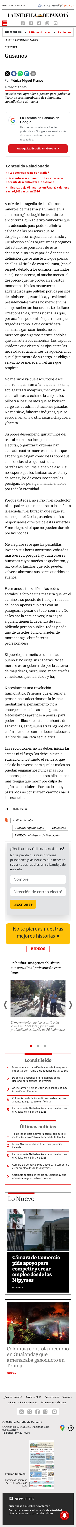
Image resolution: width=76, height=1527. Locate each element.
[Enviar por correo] (33, 73)
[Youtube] (55, 23)
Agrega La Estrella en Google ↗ (38, 148)
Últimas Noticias (39, 32)
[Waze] (70, 1428)
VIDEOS (38, 949)
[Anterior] (6, 1005)
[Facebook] (39, 23)
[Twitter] (7, 73)
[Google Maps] (62, 1428)
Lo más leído (38, 1060)
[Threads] (23, 23)
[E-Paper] (66, 5)
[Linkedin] (26, 73)
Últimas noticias (38, 1126)
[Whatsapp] (20, 73)
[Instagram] (48, 23)
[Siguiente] (70, 1005)
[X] (31, 23)
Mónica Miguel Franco (27, 80)
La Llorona (64, 32)
